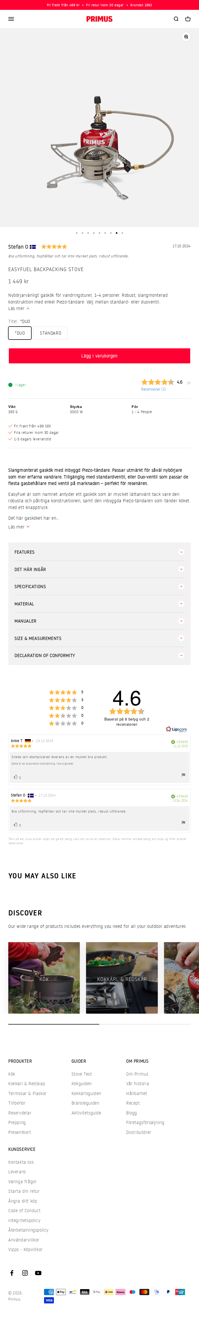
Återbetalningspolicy (28, 1230)
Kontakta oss (21, 1162)
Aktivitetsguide (86, 1113)
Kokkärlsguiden (86, 1093)
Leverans (17, 1171)
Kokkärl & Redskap (26, 1083)
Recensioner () (153, 389)
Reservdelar (20, 1113)
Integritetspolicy (24, 1220)
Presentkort (19, 1132)
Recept (133, 1103)
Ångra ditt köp (22, 1201)
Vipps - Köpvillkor (25, 1249)
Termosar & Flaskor (27, 1093)
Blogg (131, 1113)
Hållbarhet (136, 1093)
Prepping (17, 1122)
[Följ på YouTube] (38, 1272)
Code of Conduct (24, 1210)
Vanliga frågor (22, 1181)
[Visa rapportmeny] (183, 775)
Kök (11, 1074)
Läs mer (16, 308)
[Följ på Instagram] (25, 1272)
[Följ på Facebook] (11, 1272)
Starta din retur (24, 1191)
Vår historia (137, 1083)
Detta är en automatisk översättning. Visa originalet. (42, 763)
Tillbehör (16, 1103)
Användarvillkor (23, 1240)
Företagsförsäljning (145, 1122)
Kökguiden (82, 1083)
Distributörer (138, 1132)
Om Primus (137, 1074)
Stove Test (82, 1074)
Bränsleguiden (86, 1103)
